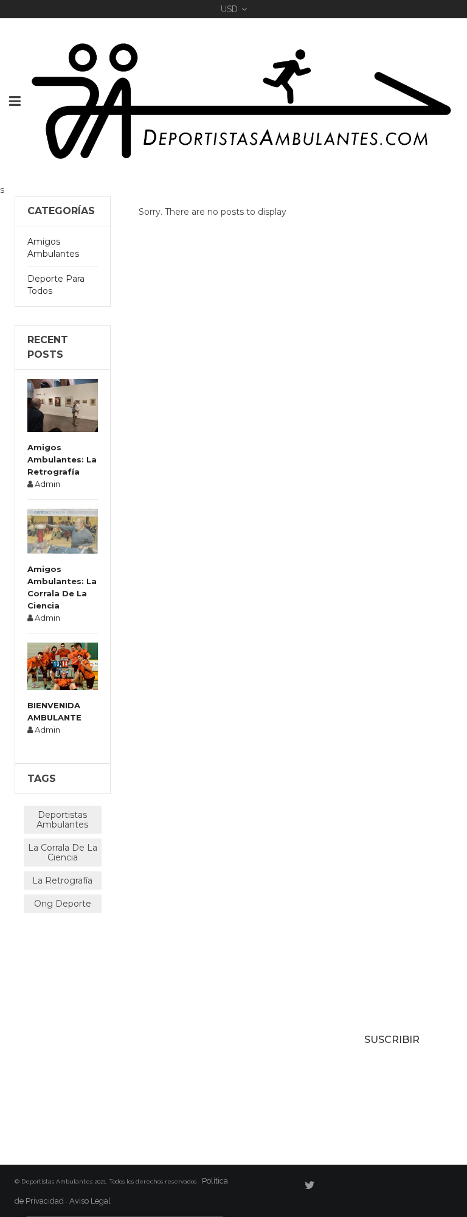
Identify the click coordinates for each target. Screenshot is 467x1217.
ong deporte (62, 903)
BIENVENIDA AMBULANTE (54, 711)
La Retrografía (62, 880)
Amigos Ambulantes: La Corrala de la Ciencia (62, 587)
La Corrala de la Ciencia (62, 852)
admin (47, 484)
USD (229, 9)
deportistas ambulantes (62, 819)
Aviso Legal (90, 1200)
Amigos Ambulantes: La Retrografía (62, 459)
